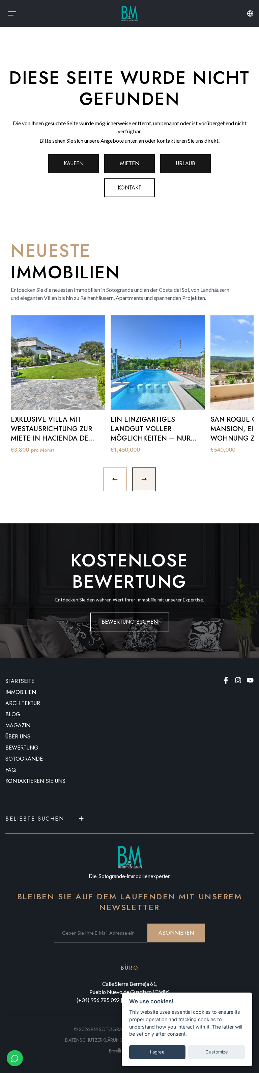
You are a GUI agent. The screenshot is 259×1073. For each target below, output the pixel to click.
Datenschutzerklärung (94, 1040)
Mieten (129, 163)
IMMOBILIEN (20, 692)
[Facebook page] (226, 680)
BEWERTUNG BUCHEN (130, 622)
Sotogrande (24, 759)
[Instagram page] (238, 680)
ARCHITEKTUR (22, 703)
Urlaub (185, 163)
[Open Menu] (12, 13)
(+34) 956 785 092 (98, 1000)
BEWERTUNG (21, 748)
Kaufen (74, 163)
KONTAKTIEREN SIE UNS (35, 781)
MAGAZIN (17, 725)
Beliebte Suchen (34, 819)
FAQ (10, 770)
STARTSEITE (19, 681)
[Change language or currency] (250, 13)
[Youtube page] (250, 680)
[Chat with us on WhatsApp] (15, 1058)
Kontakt (129, 188)
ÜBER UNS (17, 736)
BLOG (12, 714)
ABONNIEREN (176, 933)
